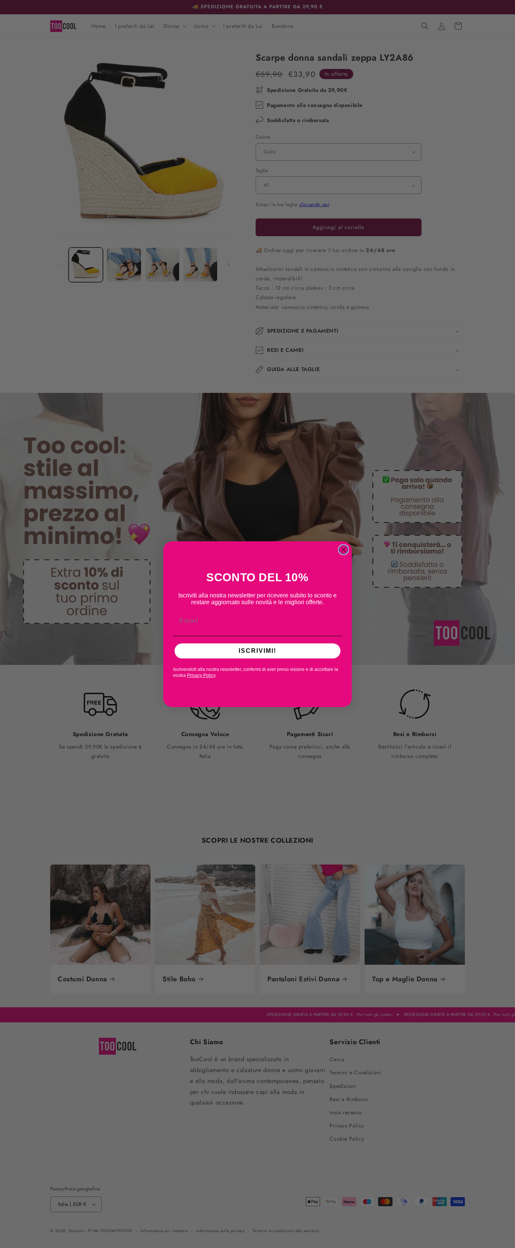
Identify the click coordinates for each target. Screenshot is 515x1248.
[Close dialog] (343, 549)
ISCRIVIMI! (257, 651)
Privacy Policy (201, 675)
